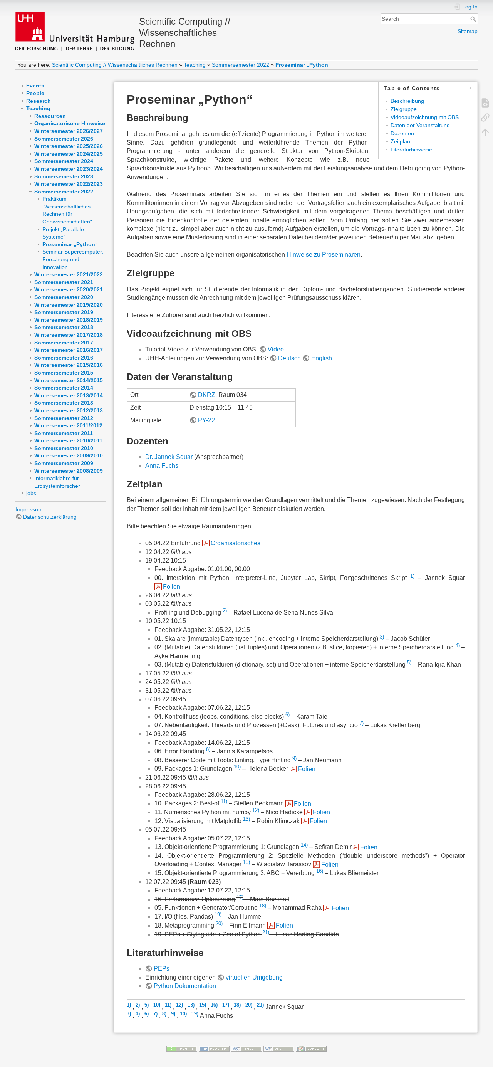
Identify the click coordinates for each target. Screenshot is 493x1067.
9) (294, 758)
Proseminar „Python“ (303, 65)
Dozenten (402, 133)
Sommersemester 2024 (63, 161)
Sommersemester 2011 (63, 433)
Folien (171, 586)
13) (246, 819)
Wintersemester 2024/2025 (68, 154)
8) (208, 749)
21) (265, 932)
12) (255, 810)
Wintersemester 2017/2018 (68, 335)
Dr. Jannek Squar (169, 457)
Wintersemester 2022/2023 (68, 184)
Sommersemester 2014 (63, 388)
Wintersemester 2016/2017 (68, 350)
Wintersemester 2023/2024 (68, 169)
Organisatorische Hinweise (69, 123)
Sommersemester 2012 (63, 418)
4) (458, 645)
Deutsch (289, 358)
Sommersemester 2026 (63, 139)
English (321, 358)
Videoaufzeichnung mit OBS (425, 117)
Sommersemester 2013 (63, 403)
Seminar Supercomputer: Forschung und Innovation (73, 259)
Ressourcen (50, 116)
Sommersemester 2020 (63, 297)
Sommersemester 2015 (63, 373)
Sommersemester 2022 (240, 65)
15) (246, 862)
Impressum (29, 509)
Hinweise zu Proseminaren (324, 254)
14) (304, 845)
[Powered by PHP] (214, 1048)
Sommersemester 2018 (63, 327)
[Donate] (181, 1048)
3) (382, 636)
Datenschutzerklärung (50, 517)
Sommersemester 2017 (63, 342)
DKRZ (206, 395)
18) (262, 906)
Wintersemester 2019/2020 (68, 305)
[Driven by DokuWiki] (311, 1048)
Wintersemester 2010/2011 (68, 440)
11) (224, 801)
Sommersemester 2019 (63, 312)
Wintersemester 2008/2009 (68, 471)
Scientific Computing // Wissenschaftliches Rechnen (115, 65)
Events (35, 85)
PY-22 (206, 420)
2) (225, 610)
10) (237, 767)
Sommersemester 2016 (63, 358)
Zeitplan (400, 141)
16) (319, 871)
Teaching (195, 65)
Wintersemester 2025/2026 (68, 146)
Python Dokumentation (185, 986)
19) (218, 914)
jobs (31, 493)
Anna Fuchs (161, 465)
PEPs (161, 968)
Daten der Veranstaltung (420, 125)
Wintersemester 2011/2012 (68, 425)
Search (474, 19)
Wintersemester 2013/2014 (68, 395)
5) (409, 662)
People (35, 93)
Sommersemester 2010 (63, 448)
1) (412, 576)
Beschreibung (407, 101)
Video (276, 349)
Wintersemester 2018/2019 (68, 320)
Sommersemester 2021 (63, 282)
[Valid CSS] (278, 1048)
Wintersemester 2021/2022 (68, 274)
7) (361, 723)
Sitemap (468, 31)
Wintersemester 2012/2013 (68, 410)
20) (219, 923)
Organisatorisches (235, 543)
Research (38, 101)
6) (287, 714)
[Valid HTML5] (246, 1048)
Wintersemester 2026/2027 (68, 131)
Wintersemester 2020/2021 (68, 289)
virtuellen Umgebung (254, 977)
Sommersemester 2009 (63, 463)
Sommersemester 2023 (63, 176)
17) (239, 897)
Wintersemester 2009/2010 (68, 455)
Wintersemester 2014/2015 (68, 380)
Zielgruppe (404, 109)
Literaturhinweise (411, 149)
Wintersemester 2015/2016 (68, 365)
